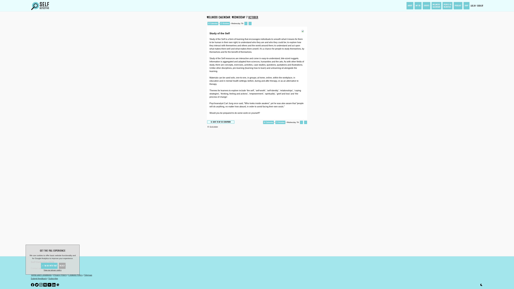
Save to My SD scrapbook (221, 122)
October (253, 17)
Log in (473, 5)
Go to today (214, 127)
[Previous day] (245, 23)
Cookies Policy (75, 275)
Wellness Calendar (436, 6)
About (410, 5)
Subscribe (53, 278)
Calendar (214, 23)
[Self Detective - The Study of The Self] (40, 6)
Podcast (458, 5)
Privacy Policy (60, 275)
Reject (62, 266)
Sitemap (88, 275)
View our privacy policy (53, 270)
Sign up (480, 5)
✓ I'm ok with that (49, 266)
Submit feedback (39, 278)
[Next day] (250, 23)
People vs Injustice (447, 6)
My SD (418, 5)
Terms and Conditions (41, 275)
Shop (466, 5)
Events (426, 5)
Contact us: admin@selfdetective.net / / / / (61, 270)
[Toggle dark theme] (481, 285)
